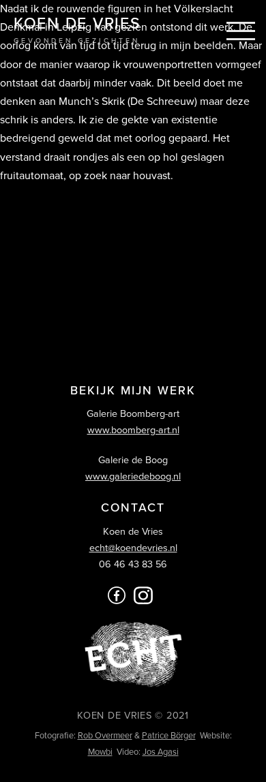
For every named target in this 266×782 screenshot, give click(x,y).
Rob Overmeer (105, 735)
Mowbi (100, 752)
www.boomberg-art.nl (133, 430)
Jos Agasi (161, 752)
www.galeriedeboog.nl (133, 476)
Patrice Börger (169, 735)
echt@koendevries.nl (133, 548)
